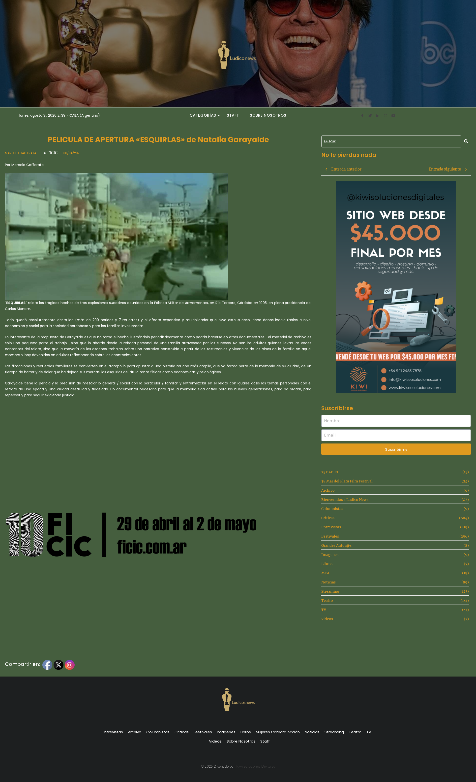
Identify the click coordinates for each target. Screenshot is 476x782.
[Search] (466, 141)
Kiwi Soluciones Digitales (255, 766)
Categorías (203, 115)
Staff (233, 115)
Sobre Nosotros (268, 115)
